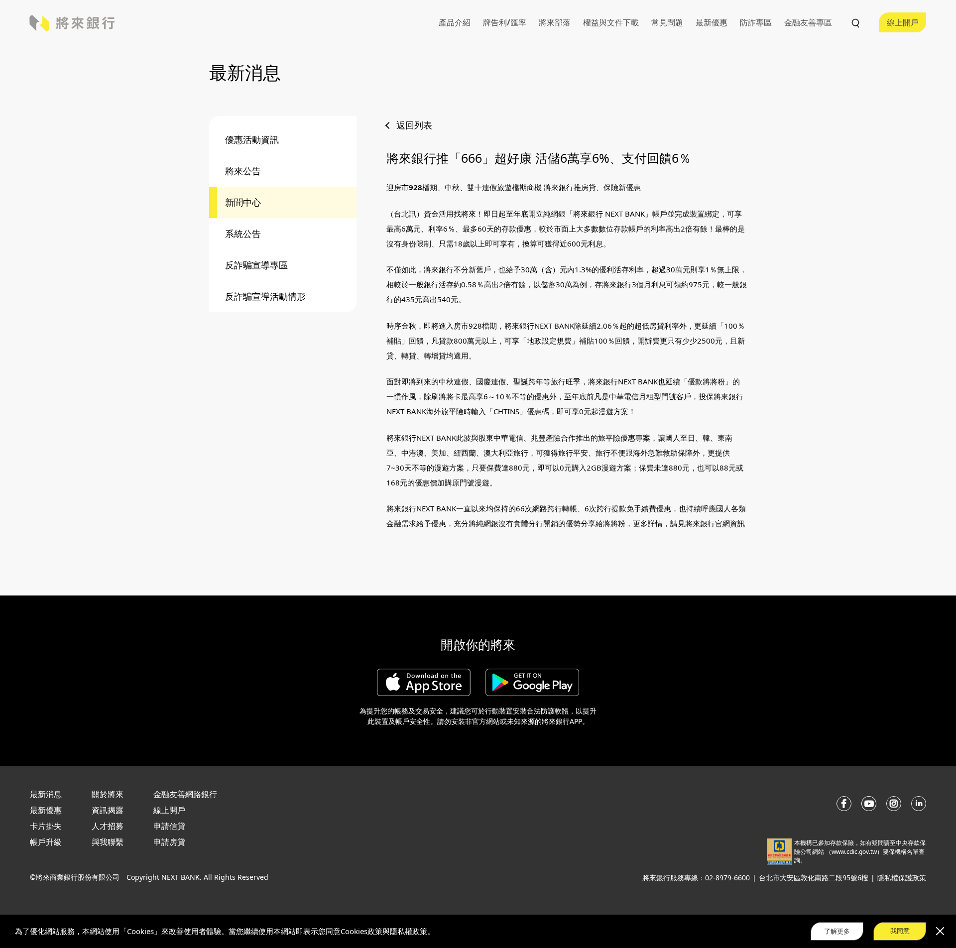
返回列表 (414, 125)
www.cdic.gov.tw (854, 851)
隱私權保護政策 (901, 877)
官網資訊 (730, 523)
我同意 (900, 931)
